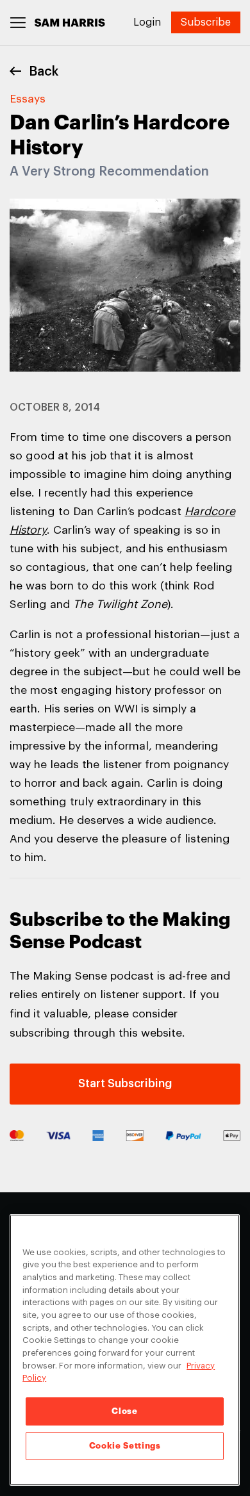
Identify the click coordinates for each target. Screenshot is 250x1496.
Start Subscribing (125, 1083)
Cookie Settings (125, 1446)
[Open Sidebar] (18, 23)
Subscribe (206, 22)
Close (124, 1411)
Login (147, 22)
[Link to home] (70, 23)
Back (43, 71)
